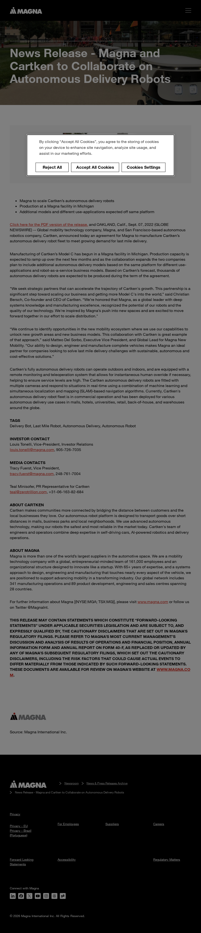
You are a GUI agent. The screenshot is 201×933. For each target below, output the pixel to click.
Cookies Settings (143, 167)
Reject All (52, 167)
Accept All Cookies (95, 167)
